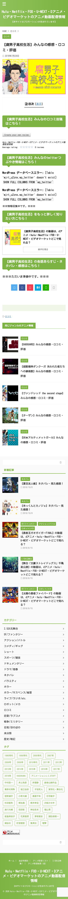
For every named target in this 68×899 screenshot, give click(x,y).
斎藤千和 (36, 796)
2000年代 (37, 756)
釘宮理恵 (20, 823)
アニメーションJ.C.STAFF (43, 776)
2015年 (32, 769)
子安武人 (38, 789)
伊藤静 (35, 783)
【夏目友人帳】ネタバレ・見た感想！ (42, 483)
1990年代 (23, 756)
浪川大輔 (9, 810)
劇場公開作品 (50, 783)
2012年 (58, 762)
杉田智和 (9, 803)
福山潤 (47, 810)
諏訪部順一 (53, 816)
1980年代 (9, 756)
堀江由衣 (25, 789)
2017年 (56, 769)
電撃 (44, 823)
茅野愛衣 (38, 816)
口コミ (8, 316)
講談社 (8, 823)
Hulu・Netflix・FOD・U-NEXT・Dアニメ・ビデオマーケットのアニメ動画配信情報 (34, 875)
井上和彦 (23, 783)
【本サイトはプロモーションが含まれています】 (34, 886)
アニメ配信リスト (40, 861)
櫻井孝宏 (34, 803)
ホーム (11, 861)
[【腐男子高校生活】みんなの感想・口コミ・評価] (38, 287)
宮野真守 (9, 796)
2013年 (8, 769)
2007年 (50, 756)
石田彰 (22, 810)
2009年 (20, 762)
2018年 (8, 776)
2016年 (44, 769)
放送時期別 (23, 861)
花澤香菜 (25, 816)
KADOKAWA (21, 776)
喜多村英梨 (10, 789)
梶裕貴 (22, 803)
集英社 (33, 823)
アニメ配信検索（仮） (37, 863)
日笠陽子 (50, 796)
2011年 (46, 762)
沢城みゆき (49, 803)
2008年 (8, 762)
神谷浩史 (34, 810)
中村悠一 (9, 783)
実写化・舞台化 (55, 789)
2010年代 (33, 762)
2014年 (20, 769)
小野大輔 (23, 796)
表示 (39, 104)
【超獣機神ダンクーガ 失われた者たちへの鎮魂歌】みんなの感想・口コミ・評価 (43, 371)
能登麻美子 (10, 816)
